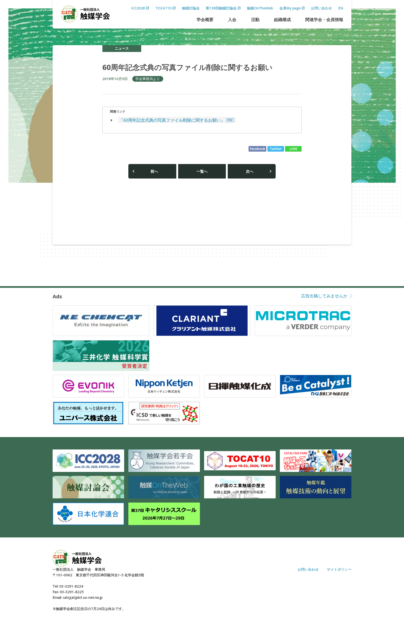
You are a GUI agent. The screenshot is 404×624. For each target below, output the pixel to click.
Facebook (257, 148)
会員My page (290, 8)
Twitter (276, 148)
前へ (154, 171)
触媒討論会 (191, 8)
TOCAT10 (163, 8)
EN (340, 8)
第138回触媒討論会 (221, 8)
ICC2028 (138, 8)
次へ (249, 171)
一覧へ (202, 171)
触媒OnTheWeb (260, 8)
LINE (293, 148)
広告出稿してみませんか (324, 296)
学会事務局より (147, 78)
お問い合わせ (321, 8)
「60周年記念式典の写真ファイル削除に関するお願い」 (172, 120)
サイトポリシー (339, 569)
